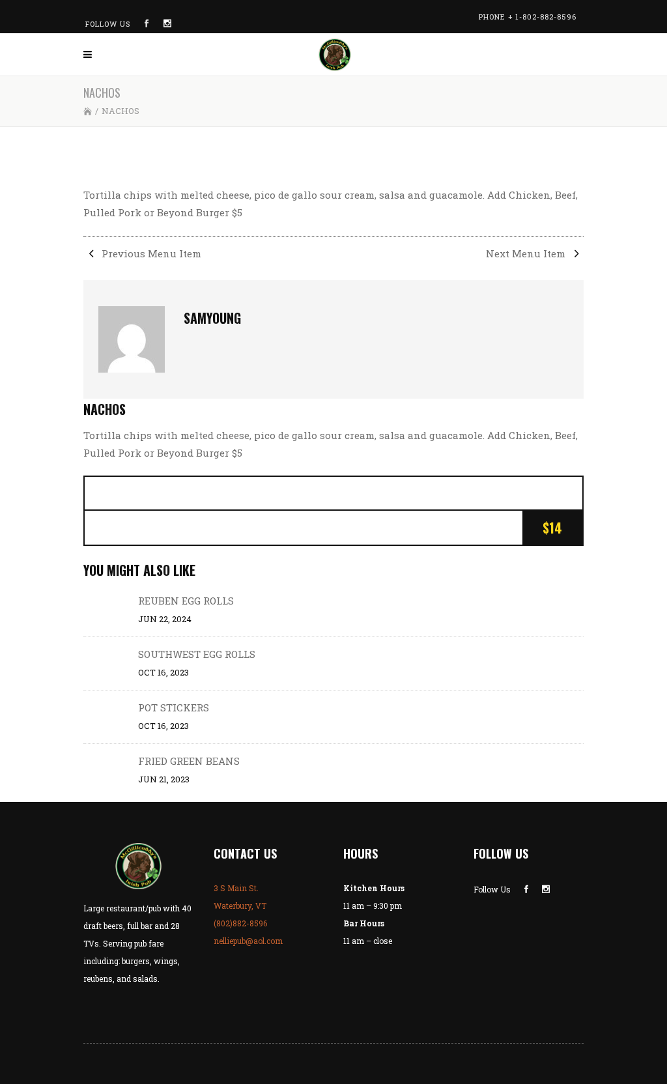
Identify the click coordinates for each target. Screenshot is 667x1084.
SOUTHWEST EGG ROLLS (196, 654)
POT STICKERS (173, 707)
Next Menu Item (527, 253)
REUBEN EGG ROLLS (186, 600)
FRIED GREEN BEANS (189, 760)
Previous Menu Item (150, 253)
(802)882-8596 (240, 923)
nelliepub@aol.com (248, 940)
